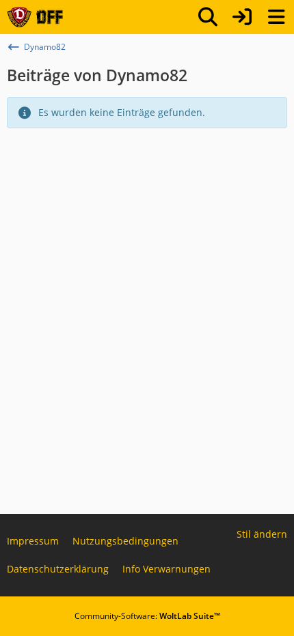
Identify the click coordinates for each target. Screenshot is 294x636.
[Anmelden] (242, 17)
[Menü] (276, 17)
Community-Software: (147, 616)
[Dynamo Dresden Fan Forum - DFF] (35, 17)
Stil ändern (262, 533)
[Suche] (208, 17)
